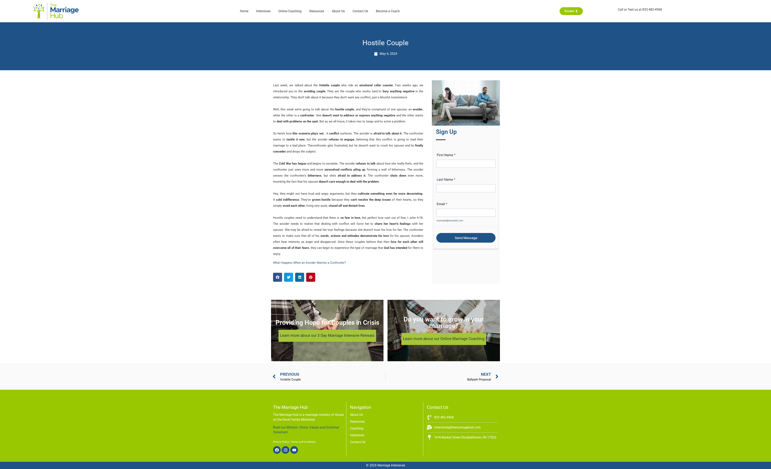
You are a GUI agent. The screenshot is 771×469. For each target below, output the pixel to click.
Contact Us (360, 11)
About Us (338, 11)
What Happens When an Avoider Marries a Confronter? (309, 263)
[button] (277, 277)
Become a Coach (388, 11)
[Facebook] (277, 450)
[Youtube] (294, 450)
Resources (316, 11)
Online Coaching (290, 11)
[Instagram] (285, 450)
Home (244, 11)
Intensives (263, 11)
